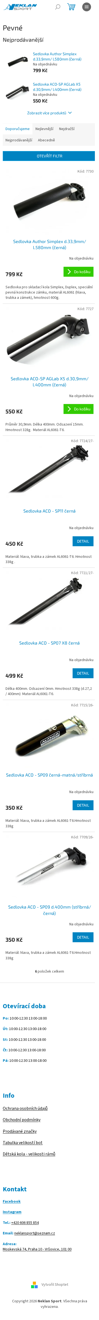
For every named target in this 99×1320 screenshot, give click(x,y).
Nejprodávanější (19, 140)
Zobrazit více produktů (46, 112)
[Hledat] (57, 6)
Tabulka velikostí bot (23, 1143)
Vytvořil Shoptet (55, 1285)
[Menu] (86, 6)
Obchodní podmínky (21, 1120)
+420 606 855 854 (25, 1223)
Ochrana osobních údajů (25, 1108)
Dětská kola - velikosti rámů (29, 1154)
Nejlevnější (44, 129)
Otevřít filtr (49, 156)
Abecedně (46, 140)
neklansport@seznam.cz (34, 1233)
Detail (83, 541)
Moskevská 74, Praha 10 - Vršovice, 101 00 (37, 1249)
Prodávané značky (20, 1131)
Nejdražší (67, 129)
